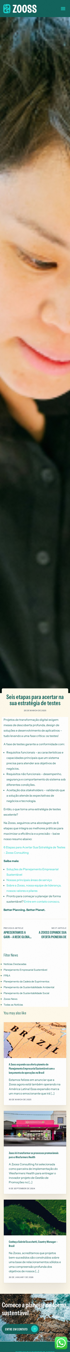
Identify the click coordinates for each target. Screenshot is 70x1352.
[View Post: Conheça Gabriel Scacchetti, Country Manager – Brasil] (35, 1217)
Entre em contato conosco (41, 901)
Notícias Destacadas (15, 964)
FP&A (7, 975)
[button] (63, 8)
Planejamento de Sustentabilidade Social (26, 993)
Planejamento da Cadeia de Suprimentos (26, 981)
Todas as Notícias (13, 1004)
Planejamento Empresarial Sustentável (25, 969)
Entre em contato (16, 1329)
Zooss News (10, 999)
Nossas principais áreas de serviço (29, 880)
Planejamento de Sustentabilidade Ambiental (29, 987)
